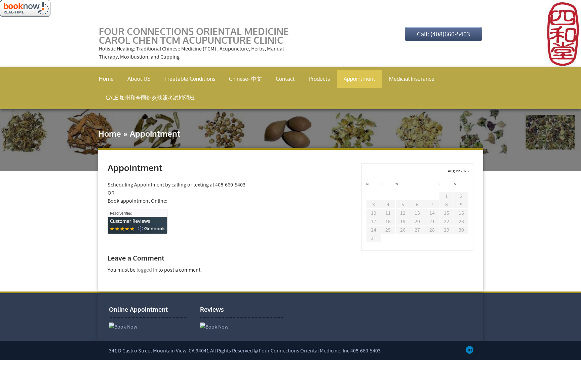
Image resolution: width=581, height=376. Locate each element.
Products (319, 78)
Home (106, 78)
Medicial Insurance (411, 78)
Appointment (359, 78)
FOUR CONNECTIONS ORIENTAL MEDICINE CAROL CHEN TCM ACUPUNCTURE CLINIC (194, 35)
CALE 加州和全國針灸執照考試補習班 (150, 97)
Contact (285, 78)
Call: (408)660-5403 (443, 34)
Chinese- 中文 (245, 78)
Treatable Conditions (189, 78)
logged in (147, 269)
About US (139, 78)
